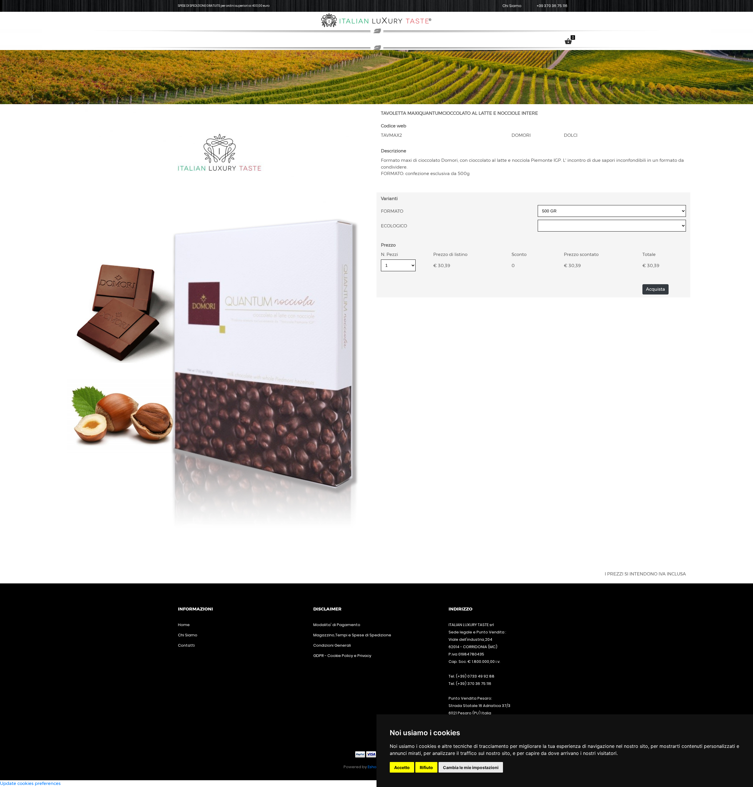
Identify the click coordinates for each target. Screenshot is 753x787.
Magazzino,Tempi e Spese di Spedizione (352, 635)
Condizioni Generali (332, 645)
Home (184, 625)
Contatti (186, 645)
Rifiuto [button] (426, 767)
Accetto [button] (402, 767)
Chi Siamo (512, 5)
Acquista (655, 289)
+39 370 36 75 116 (552, 5)
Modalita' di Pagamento (336, 625)
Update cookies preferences (30, 783)
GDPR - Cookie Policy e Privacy (342, 655)
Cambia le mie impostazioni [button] (471, 767)
